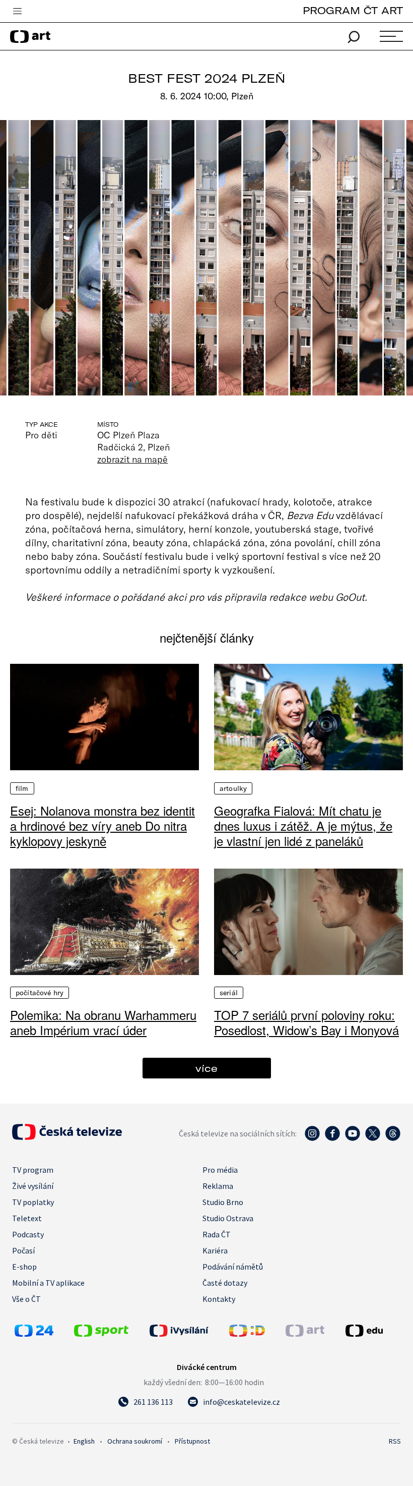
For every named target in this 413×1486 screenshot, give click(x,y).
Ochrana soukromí (134, 1441)
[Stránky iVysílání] (187, 1331)
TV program (32, 1170)
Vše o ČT (26, 1299)
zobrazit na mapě (132, 459)
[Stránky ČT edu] (372, 1331)
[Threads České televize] (393, 1138)
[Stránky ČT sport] (101, 1334)
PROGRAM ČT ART (353, 10)
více (206, 1068)
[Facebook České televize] (332, 1138)
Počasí (23, 1250)
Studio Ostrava (227, 1218)
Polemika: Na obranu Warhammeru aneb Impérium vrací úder (103, 1022)
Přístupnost (192, 1441)
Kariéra (215, 1250)
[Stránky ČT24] (34, 1334)
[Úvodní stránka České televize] (67, 1137)
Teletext (27, 1218)
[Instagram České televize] (312, 1138)
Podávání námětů (232, 1267)
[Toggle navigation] (17, 11)
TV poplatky (33, 1202)
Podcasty (28, 1234)
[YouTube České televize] (353, 1138)
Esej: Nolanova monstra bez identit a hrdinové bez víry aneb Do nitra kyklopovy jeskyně (102, 825)
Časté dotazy (224, 1283)
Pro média (220, 1170)
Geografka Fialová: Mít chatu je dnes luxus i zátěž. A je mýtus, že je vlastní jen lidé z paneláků (303, 825)
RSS (395, 1441)
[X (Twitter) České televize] (373, 1138)
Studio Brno (222, 1202)
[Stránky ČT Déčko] (247, 1334)
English (84, 1441)
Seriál (229, 992)
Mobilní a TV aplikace (48, 1283)
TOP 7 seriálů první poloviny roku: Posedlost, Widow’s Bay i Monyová (306, 1022)
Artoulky (233, 788)
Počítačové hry (39, 992)
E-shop (24, 1267)
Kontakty (218, 1299)
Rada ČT (216, 1234)
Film (22, 788)
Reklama (217, 1186)
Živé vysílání (32, 1186)
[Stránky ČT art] (305, 1334)
